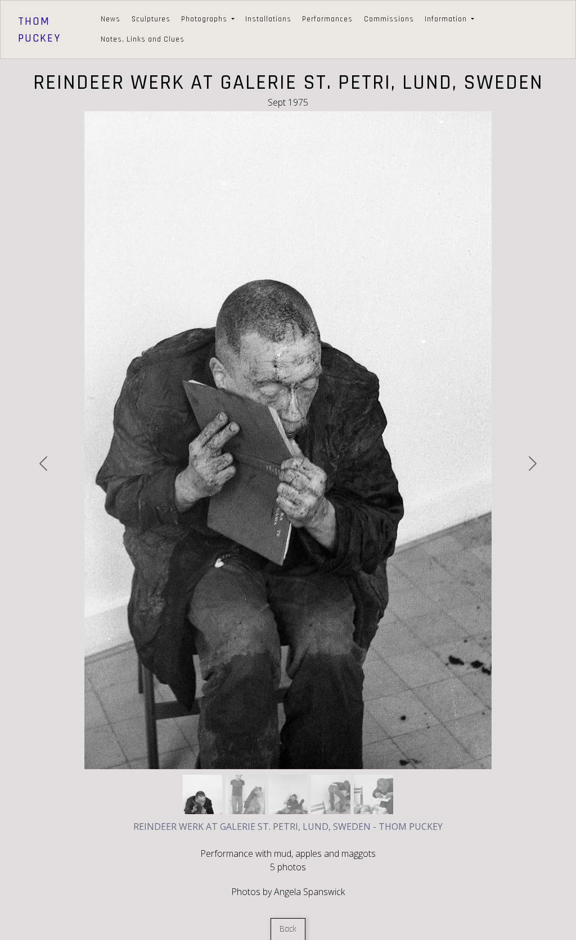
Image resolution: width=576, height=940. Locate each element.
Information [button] (447, 19)
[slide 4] (373, 794)
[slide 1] (245, 794)
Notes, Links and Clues (142, 39)
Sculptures (151, 19)
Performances (327, 19)
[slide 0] (202, 794)
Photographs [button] (205, 19)
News (110, 19)
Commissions (389, 19)
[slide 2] (288, 794)
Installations (268, 19)
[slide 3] (330, 794)
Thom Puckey (39, 30)
